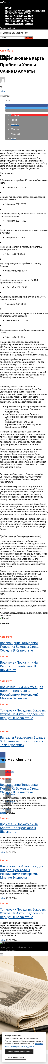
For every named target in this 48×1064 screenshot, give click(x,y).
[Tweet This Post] (26, 108)
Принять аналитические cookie (19, 1052)
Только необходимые (15, 1057)
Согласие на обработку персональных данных (19, 22)
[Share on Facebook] (26, 105)
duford (3, 91)
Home (8, 8)
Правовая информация (19, 18)
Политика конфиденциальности (25, 11)
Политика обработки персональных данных (19, 14)
